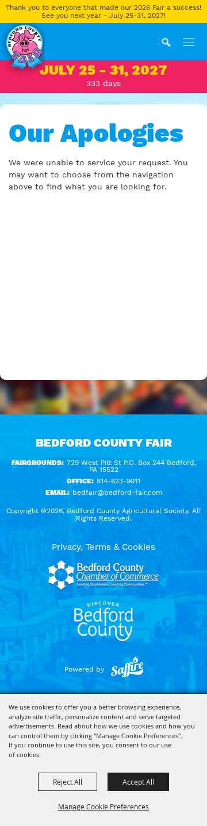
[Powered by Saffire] (127, 669)
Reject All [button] (67, 781)
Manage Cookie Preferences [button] (103, 806)
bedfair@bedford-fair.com (117, 492)
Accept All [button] (138, 781)
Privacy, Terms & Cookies (103, 547)
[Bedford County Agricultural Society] (22, 49)
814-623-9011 (118, 481)
